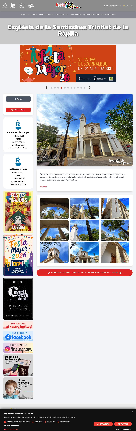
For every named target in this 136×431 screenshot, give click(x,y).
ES (128, 5)
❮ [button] (46, 87)
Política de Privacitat (11, 429)
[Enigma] (12, 5)
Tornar (19, 99)
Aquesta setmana (29, 14)
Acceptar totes (103, 424)
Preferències (51, 421)
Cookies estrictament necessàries (18, 421)
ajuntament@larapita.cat (18, 148)
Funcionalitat (65, 421)
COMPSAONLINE (127, 429)
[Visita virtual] (21, 5)
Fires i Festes (75, 14)
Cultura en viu (108, 14)
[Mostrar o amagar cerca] (132, 6)
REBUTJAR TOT (123, 424)
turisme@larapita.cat (18, 184)
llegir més (43, 187)
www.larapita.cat (18, 145)
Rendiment (38, 421)
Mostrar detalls (13, 425)
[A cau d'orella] (5, 5)
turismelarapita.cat (18, 181)
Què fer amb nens (91, 14)
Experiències (61, 14)
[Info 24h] (30, 5)
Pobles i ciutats (46, 14)
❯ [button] (89, 87)
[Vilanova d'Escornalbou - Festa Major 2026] (68, 63)
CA (124, 5)
